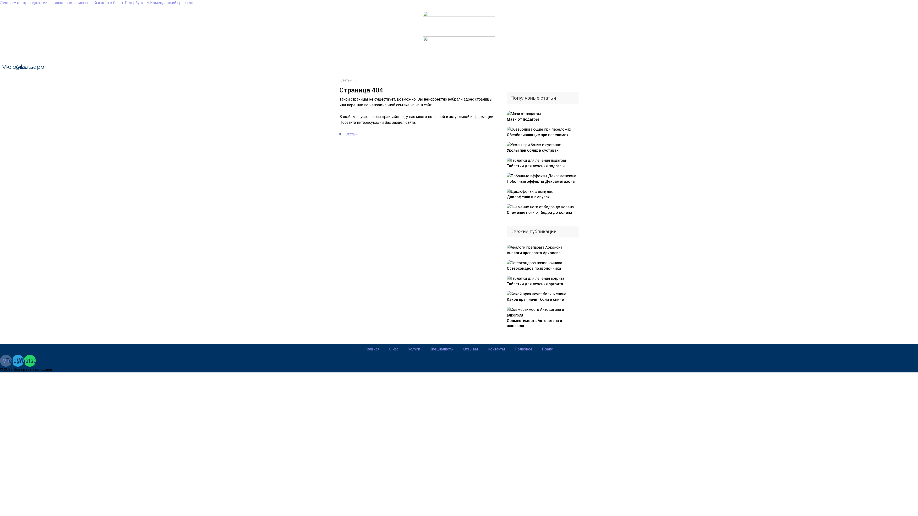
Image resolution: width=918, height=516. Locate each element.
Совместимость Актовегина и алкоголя (534, 323)
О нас (394, 349)
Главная (372, 349)
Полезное (523, 349)
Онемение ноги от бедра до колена (539, 212)
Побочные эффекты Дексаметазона (541, 181)
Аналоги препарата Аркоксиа (534, 253)
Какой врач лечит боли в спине (535, 299)
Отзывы (470, 349)
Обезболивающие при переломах (537, 135)
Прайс (547, 349)
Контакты (496, 349)
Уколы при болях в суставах (532, 150)
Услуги (414, 349)
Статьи (351, 134)
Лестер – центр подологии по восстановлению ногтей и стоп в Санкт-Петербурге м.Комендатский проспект (97, 2)
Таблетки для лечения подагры (536, 166)
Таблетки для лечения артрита (535, 284)
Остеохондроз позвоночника (534, 268)
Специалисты (442, 349)
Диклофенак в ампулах (528, 197)
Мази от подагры (523, 119)
